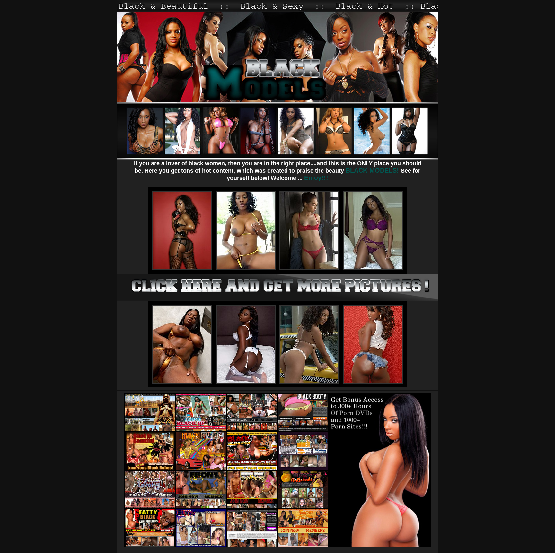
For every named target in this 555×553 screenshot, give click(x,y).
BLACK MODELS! (373, 170)
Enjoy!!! (316, 177)
